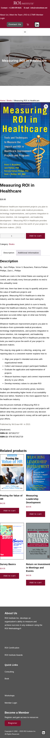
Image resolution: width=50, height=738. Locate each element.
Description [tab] (8, 253)
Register (12, 723)
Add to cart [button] (9, 511)
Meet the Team (16, 15)
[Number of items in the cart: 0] (27, 24)
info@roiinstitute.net (38, 8)
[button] (46, 106)
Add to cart (35, 236)
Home (2, 101)
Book (7, 679)
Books (9, 101)
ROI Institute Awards (14, 655)
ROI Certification (12, 648)
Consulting (9, 672)
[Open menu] (25, 32)
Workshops (10, 695)
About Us (4, 15)
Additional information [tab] (28, 253)
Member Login (11, 703)
